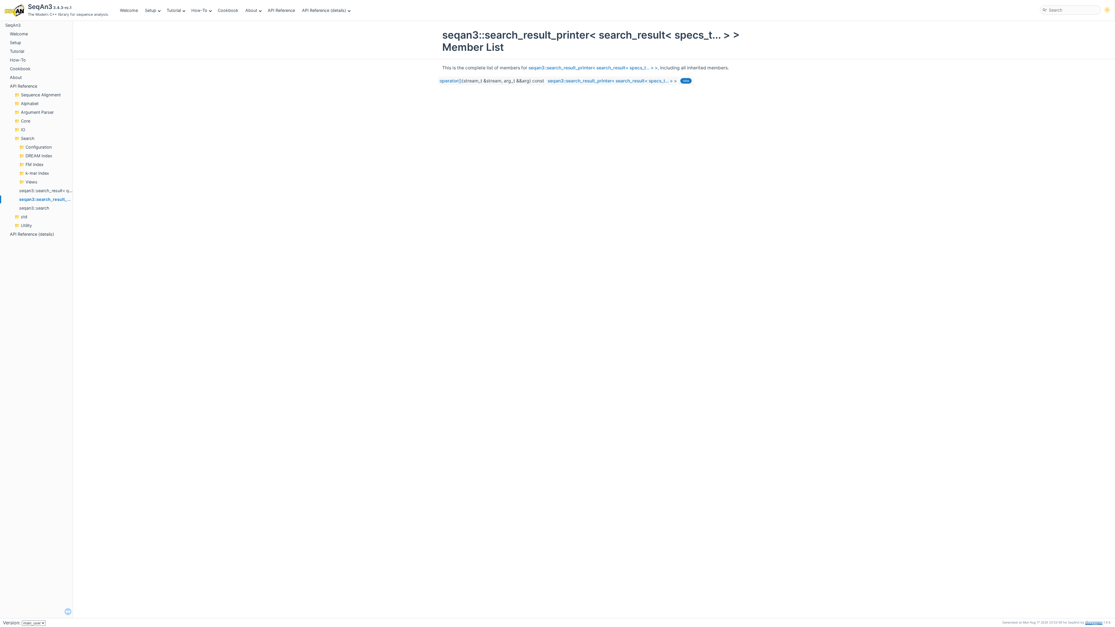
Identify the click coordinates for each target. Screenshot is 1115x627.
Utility (26, 225)
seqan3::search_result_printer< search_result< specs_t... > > (593, 68)
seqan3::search (34, 208)
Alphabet (30, 103)
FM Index (35, 164)
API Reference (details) (324, 10)
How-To (199, 10)
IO (23, 129)
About (251, 10)
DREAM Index (39, 155)
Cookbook (228, 10)
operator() (451, 81)
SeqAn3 (13, 25)
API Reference (281, 10)
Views (31, 181)
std (24, 216)
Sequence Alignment (41, 94)
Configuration (39, 147)
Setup (150, 10)
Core (25, 120)
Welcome (129, 10)
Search (28, 138)
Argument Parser (37, 112)
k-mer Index (37, 173)
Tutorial (174, 10)
